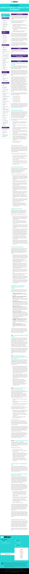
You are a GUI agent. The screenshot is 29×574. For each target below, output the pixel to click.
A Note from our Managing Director (5, 24)
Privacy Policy (5, 130)
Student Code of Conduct (5, 91)
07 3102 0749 (19, 543)
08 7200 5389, (19, 542)
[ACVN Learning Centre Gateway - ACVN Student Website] (14, 2)
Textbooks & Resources (4, 42)
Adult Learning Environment (5, 87)
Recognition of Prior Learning (6, 63)
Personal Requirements (5, 29)
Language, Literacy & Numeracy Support (6, 109)
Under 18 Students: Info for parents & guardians (5, 123)
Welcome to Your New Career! (5, 20)
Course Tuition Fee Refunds (5, 79)
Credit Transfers (5, 117)
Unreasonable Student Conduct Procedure (5, 99)
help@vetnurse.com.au (20, 546)
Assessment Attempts (4, 65)
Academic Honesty (5, 89)
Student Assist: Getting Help (5, 50)
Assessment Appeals (6, 58)
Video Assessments (5, 55)
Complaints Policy (5, 129)
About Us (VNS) (5, 22)
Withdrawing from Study (5, 116)
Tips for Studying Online (5, 85)
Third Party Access (5, 120)
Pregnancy (4, 125)
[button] (2, 2)
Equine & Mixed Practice (5, 68)
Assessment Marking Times (6, 52)
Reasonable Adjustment (4, 60)
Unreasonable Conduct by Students (6, 96)
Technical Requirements (5, 35)
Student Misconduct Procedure (6, 94)
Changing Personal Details (5, 113)
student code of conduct (22, 45)
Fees (3, 76)
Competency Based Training (6, 47)
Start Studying (5, 40)
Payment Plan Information (5, 75)
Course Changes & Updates (5, 107)
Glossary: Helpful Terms (5, 133)
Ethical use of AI (5, 69)
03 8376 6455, (19, 541)
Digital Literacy (5, 37)
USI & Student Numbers (5, 26)
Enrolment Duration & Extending (6, 102)
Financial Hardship (5, 80)
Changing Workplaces (6, 111)
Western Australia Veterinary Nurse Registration (5, 135)
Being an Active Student (5, 104)
